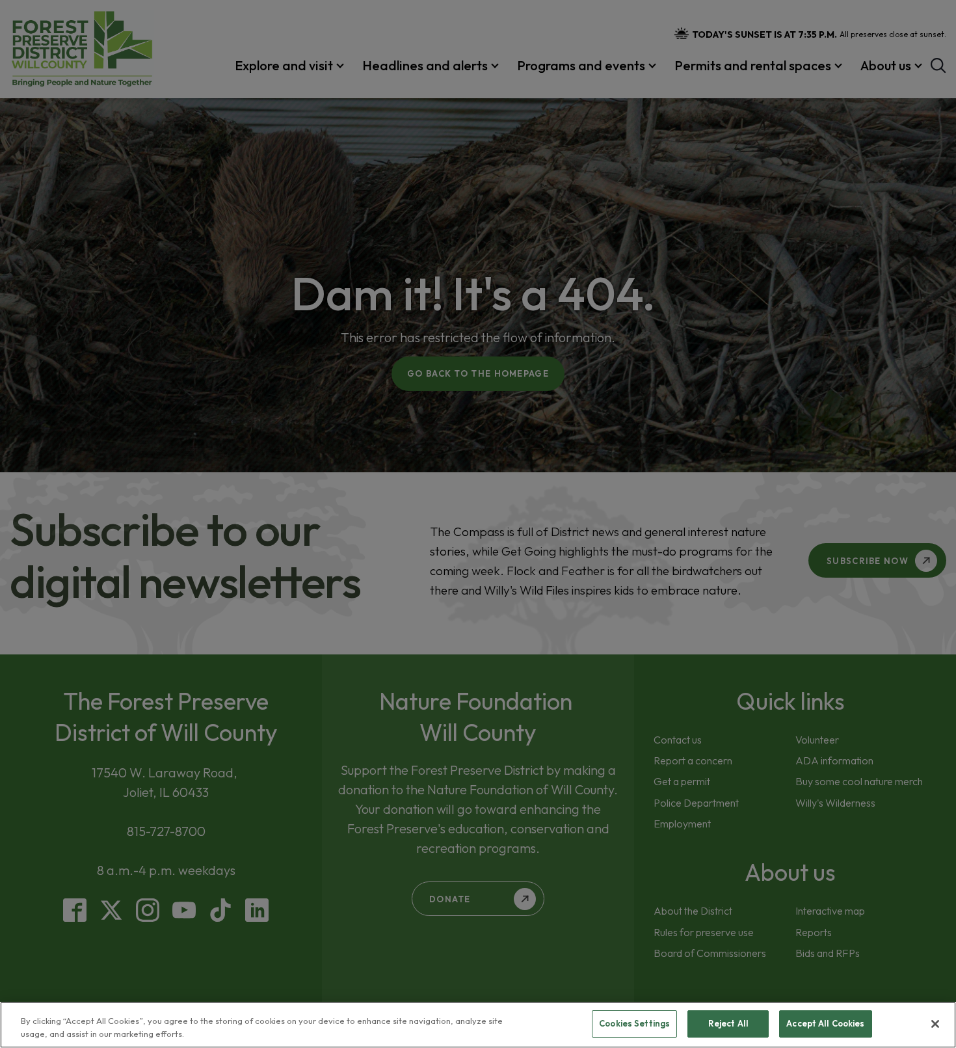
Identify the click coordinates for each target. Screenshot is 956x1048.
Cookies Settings (634, 1023)
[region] (478, 1025)
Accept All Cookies (825, 1023)
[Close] (935, 1024)
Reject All (728, 1023)
